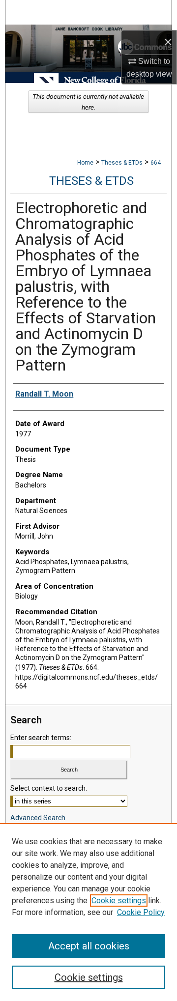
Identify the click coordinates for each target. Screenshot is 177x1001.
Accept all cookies (88, 946)
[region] (88, 912)
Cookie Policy (141, 912)
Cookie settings (118, 900)
